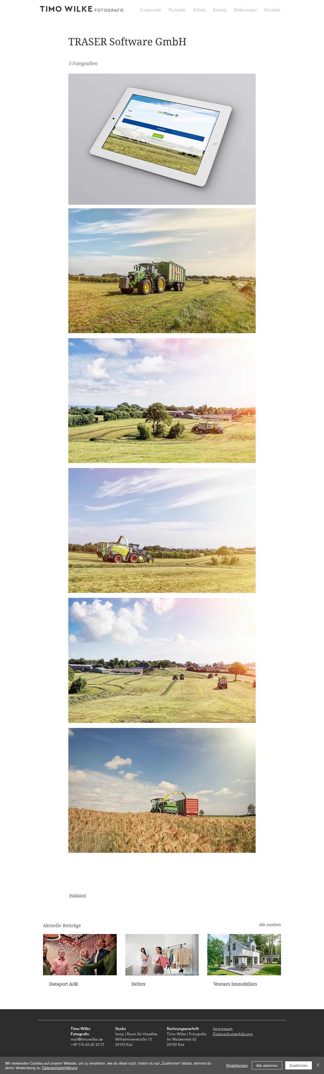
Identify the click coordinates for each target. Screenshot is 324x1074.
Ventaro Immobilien (235, 984)
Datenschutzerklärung (233, 1033)
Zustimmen (299, 1065)
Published (77, 895)
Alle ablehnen (267, 1065)
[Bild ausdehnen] (162, 270)
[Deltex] (162, 955)
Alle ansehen (270, 924)
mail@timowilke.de (87, 1039)
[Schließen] (318, 1065)
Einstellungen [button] (237, 1065)
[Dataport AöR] (80, 954)
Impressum (223, 1028)
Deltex (138, 984)
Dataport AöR (63, 984)
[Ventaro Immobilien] (244, 954)
